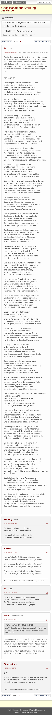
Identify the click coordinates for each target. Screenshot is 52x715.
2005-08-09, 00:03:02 (10, 619)
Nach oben (6, 695)
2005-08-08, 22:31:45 (10, 552)
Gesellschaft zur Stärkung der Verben (18, 9)
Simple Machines (32, 712)
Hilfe (8, 710)
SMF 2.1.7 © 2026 (20, 712)
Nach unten (6, 41)
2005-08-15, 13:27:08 (10, 668)
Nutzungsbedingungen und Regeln (23, 710)
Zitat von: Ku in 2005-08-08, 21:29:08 (20, 625)
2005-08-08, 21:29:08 (10, 52)
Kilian (7, 615)
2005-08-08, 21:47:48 (10, 523)
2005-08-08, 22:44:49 (10, 592)
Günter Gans (10, 664)
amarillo (8, 548)
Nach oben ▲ (40, 710)
